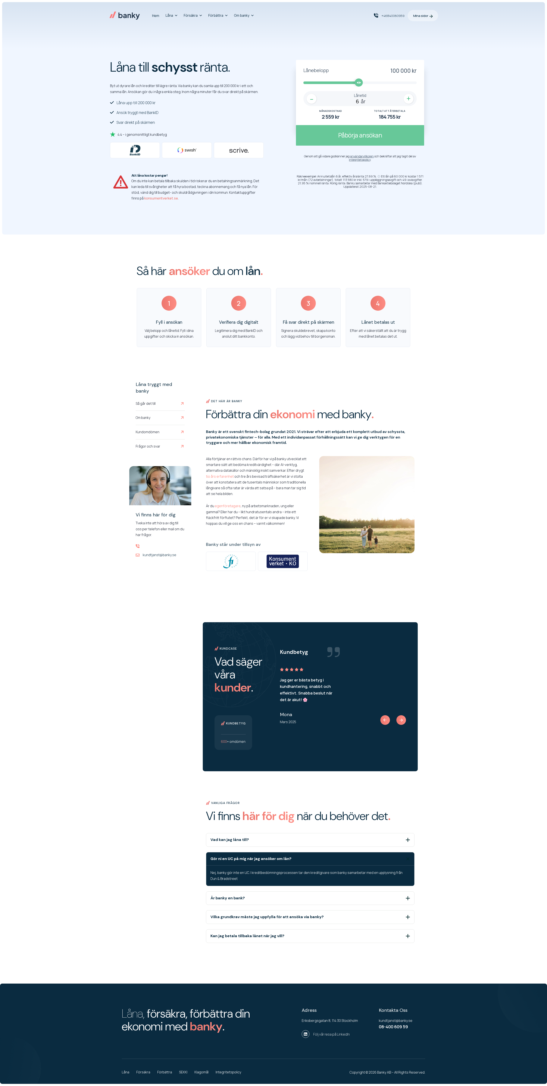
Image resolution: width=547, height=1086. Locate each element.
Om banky (241, 15)
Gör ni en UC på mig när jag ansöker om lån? (250, 858)
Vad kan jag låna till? (229, 839)
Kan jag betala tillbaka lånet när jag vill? (247, 935)
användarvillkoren (362, 156)
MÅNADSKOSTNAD (330, 110)
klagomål (201, 1072)
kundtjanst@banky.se (159, 555)
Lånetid (360, 95)
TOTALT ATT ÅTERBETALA (389, 110)
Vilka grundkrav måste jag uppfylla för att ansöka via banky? (267, 916)
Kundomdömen (147, 432)
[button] (378, 176)
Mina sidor (420, 15)
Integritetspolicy (228, 1072)
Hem (155, 15)
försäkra (143, 1072)
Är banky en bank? (227, 898)
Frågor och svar (148, 446)
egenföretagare (228, 506)
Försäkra (191, 15)
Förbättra (215, 15)
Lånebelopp (316, 70)
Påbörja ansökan (360, 135)
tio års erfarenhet (220, 476)
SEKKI (183, 1072)
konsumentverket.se (161, 198)
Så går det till (146, 403)
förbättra (164, 1072)
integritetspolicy (360, 160)
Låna (169, 15)
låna (125, 1072)
